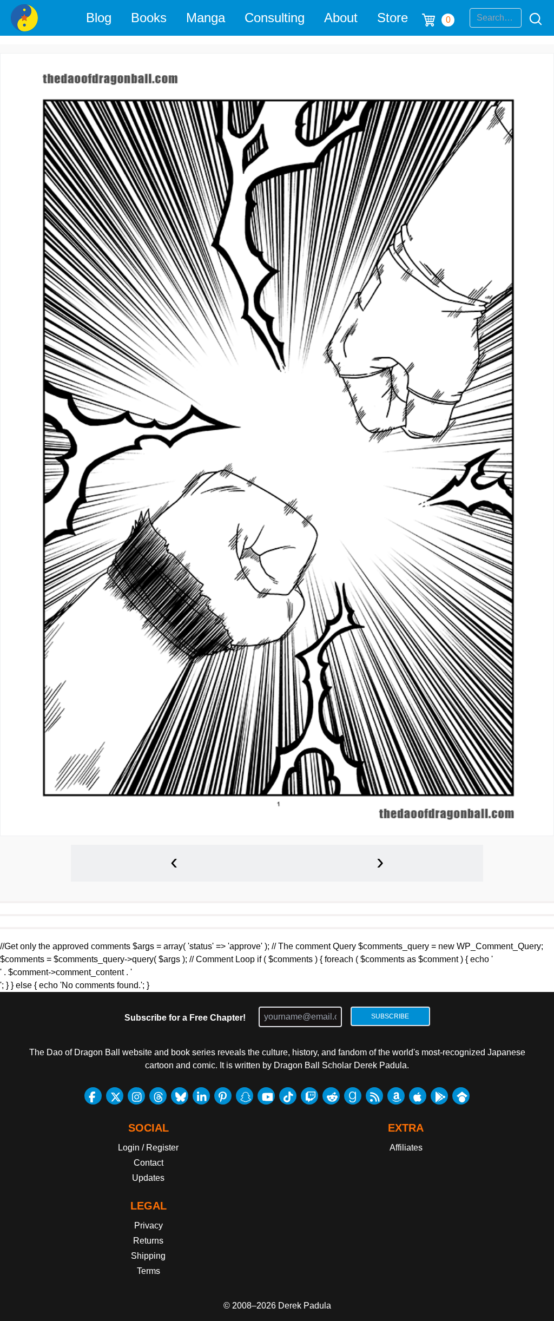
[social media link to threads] (158, 1096)
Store (392, 17)
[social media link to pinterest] (223, 1096)
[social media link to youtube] (266, 1096)
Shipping (148, 1255)
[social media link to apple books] (417, 1096)
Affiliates (406, 1147)
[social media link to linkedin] (201, 1096)
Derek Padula (304, 1305)
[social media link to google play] (439, 1096)
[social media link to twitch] (309, 1096)
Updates (148, 1177)
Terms (148, 1271)
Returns (148, 1240)
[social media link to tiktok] (287, 1096)
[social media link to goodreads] (352, 1096)
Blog (98, 17)
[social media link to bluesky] (179, 1096)
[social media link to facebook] (93, 1096)
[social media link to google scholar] (461, 1096)
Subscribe (390, 1016)
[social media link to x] (114, 1096)
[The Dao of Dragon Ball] (24, 17)
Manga (205, 17)
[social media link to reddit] (331, 1096)
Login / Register (148, 1147)
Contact (148, 1162)
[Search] (532, 18)
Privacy (148, 1225)
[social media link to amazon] (396, 1096)
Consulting (275, 17)
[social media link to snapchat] (244, 1096)
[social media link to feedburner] (374, 1096)
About (341, 17)
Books (149, 17)
